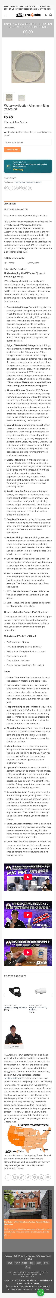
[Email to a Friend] (20, 188)
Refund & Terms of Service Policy (35, 1286)
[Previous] (8, 67)
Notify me (12, 149)
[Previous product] (31, 32)
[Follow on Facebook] (8, 1177)
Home (8, 24)
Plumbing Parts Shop (38, 1273)
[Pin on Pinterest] (25, 188)
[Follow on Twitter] (28, 1177)
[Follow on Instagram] (15, 1177)
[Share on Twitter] (16, 188)
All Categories (25, 24)
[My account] (46, 15)
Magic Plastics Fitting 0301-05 (38, 1008)
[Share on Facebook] (11, 188)
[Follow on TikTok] (21, 1177)
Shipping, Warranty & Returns (20, 1289)
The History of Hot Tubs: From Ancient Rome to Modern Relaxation (26, 1223)
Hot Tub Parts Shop (16, 1273)
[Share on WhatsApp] (6, 188)
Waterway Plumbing (33, 182)
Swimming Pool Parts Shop (24, 1274)
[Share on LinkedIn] (30, 188)
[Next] (47, 67)
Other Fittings (37, 27)
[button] (5, 15)
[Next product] (25, 32)
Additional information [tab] (16, 209)
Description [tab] (10, 204)
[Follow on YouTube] (48, 1177)
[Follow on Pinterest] (35, 1177)
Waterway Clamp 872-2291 (15, 1008)
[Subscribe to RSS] (41, 1177)
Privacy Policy (13, 1286)
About (42, 1274)
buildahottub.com (12, 1078)
